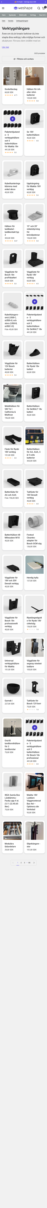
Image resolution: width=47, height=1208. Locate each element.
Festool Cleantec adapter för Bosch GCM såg (34, 539)
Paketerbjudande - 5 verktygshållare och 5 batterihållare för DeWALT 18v (34, 321)
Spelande (12, 15)
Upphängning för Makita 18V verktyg (34, 186)
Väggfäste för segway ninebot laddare (34, 663)
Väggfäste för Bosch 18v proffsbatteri (11, 275)
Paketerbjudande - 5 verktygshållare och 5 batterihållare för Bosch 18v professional (34, 749)
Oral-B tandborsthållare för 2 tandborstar (12, 745)
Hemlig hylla (32, 577)
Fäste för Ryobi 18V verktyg (12, 450)
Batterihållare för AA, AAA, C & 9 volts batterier (34, 453)
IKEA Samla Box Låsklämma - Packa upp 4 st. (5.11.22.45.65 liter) (12, 801)
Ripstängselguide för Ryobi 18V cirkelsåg (34, 620)
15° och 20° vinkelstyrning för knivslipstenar (33, 230)
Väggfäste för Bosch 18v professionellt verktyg (11, 622)
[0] (43, 8)
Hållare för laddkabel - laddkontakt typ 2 (12, 230)
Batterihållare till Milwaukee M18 (12, 536)
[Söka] (39, 8)
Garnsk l (8, 700)
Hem (3, 15)
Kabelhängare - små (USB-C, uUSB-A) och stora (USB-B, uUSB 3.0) (12, 320)
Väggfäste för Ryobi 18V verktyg (33, 275)
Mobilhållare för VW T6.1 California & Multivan (12, 410)
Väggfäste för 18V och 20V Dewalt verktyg (12, 580)
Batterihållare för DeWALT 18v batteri (34, 409)
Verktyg (33, 15)
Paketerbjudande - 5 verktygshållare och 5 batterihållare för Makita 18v (12, 139)
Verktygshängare (22, 21)
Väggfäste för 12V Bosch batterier (11, 366)
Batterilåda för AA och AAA (11, 493)
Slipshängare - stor (33, 845)
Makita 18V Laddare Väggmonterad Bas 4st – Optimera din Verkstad (34, 802)
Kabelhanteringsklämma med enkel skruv (12, 186)
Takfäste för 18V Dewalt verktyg (32, 495)
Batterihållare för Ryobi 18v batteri (33, 366)
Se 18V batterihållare (33, 133)
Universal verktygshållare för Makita (12, 663)
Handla (10, 21)
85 (29, 863)
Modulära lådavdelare (10, 845)
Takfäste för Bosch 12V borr (34, 702)
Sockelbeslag (11, 89)
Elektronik (23, 15)
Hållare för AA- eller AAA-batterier (34, 92)
